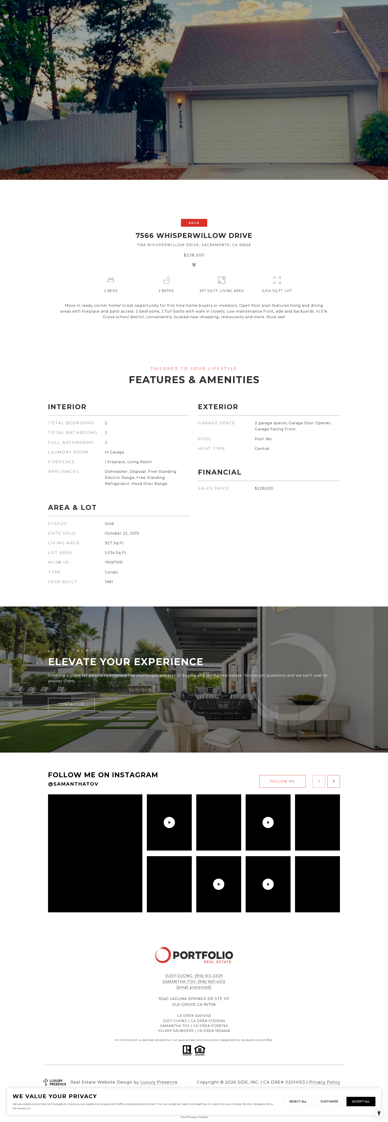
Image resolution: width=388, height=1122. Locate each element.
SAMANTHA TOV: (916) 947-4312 (194, 982)
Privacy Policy (324, 1082)
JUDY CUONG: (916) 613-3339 (194, 976)
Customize (329, 1101)
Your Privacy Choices (194, 1117)
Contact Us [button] (71, 704)
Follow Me (282, 781)
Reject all (297, 1101)
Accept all (361, 1101)
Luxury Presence (159, 1082)
